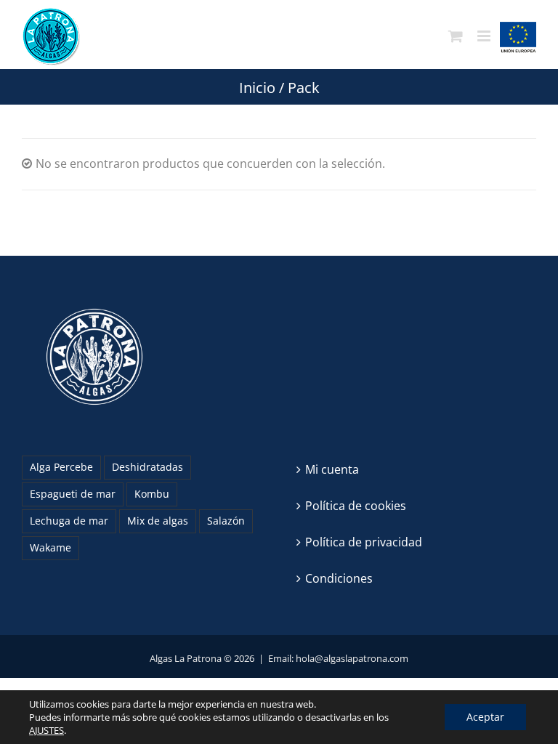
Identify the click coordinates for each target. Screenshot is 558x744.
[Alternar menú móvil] (485, 36)
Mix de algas (157, 520)
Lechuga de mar (69, 520)
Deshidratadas (147, 467)
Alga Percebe (61, 467)
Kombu (151, 494)
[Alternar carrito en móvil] (455, 36)
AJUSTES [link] (46, 730)
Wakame (50, 547)
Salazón (226, 520)
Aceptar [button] (485, 717)
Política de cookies (355, 506)
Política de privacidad (363, 542)
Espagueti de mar (73, 494)
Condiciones (339, 578)
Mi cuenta (332, 469)
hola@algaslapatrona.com (352, 658)
